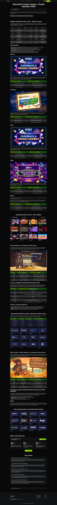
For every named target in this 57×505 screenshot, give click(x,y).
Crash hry (32, 217)
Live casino (23, 217)
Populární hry (14, 217)
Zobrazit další (28, 450)
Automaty (42, 217)
